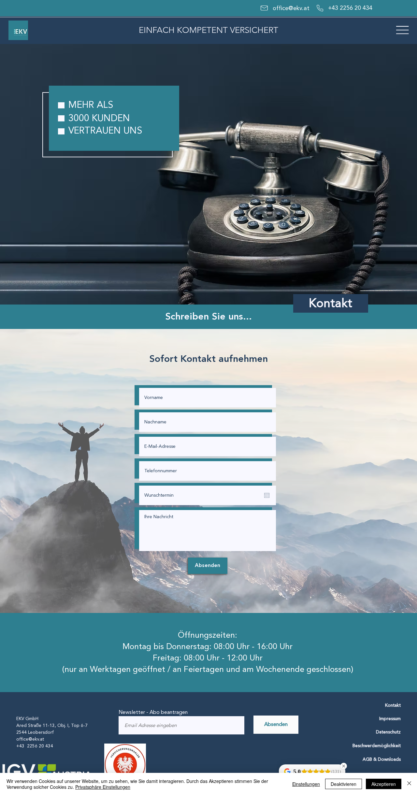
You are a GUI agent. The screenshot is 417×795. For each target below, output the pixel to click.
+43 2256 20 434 (350, 7)
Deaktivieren (343, 784)
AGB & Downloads (382, 759)
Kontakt (393, 705)
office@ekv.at (292, 8)
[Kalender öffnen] (266, 495)
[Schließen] (409, 784)
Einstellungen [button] (306, 784)
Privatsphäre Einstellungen (102, 787)
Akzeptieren (383, 784)
